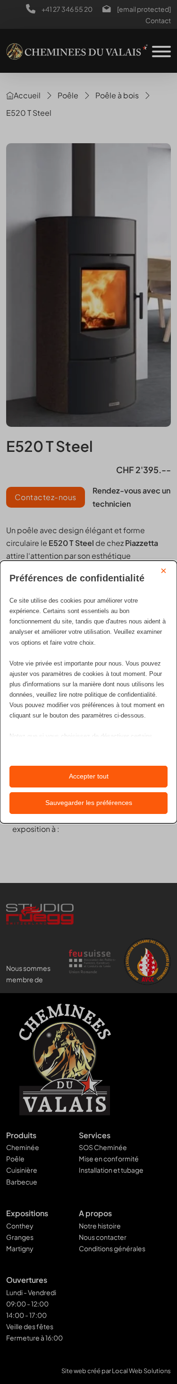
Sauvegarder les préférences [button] (88, 802)
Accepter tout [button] (89, 776)
